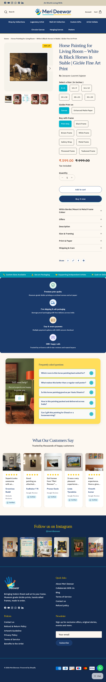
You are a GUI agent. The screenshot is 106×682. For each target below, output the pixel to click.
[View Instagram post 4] (61, 547)
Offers (62, 219)
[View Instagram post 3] (44, 547)
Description (64, 226)
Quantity (63, 173)
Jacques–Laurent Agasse (74, 75)
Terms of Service (63, 596)
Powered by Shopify (28, 668)
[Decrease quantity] (61, 178)
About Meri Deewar (65, 583)
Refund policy (62, 605)
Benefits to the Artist (13, 643)
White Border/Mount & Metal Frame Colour (76, 210)
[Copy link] (73, 260)
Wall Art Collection (57, 22)
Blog (58, 592)
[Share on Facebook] (78, 260)
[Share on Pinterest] (84, 260)
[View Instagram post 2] (27, 547)
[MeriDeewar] (53, 12)
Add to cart (80, 189)
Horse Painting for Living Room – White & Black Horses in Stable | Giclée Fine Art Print (44, 39)
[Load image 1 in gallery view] (28, 67)
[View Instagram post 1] (10, 547)
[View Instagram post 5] (78, 547)
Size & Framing (66, 233)
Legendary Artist (37, 22)
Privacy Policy (10, 635)
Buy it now (80, 199)
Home (6, 39)
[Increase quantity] (72, 178)
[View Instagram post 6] (95, 547)
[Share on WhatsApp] (68, 260)
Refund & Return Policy (15, 626)
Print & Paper (65, 240)
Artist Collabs (92, 22)
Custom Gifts (75, 22)
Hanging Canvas (56, 29)
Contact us (61, 601)
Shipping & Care (67, 248)
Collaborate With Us (65, 588)
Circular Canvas (37, 29)
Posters (71, 29)
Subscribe (64, 643)
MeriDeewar (14, 668)
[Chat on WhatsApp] (100, 668)
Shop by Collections (16, 22)
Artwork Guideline (12, 630)
